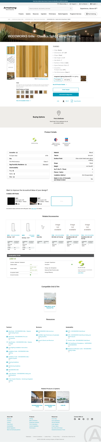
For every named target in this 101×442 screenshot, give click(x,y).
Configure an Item (43, 79)
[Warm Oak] (31, 96)
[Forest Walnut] (41, 92)
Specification (77, 101)
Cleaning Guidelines (14, 362)
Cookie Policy (48, 436)
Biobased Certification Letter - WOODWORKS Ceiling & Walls (79, 349)
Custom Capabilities (33, 426)
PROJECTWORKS (56, 422)
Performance (32, 428)
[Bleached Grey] (22, 92)
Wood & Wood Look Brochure (46, 340)
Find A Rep (54, 419)
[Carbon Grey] (27, 92)
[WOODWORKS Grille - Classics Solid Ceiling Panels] (10, 76)
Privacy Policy (56, 436)
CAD (58, 101)
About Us (9, 419)
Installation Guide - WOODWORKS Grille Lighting (19, 352)
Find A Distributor (56, 420)
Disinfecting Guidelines (14, 366)
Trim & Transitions (33, 424)
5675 (23, 235)
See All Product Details (59, 84)
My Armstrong (92, 14)
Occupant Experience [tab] (50, 262)
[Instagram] (88, 419)
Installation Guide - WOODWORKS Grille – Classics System (19, 357)
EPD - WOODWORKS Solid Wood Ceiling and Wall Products (79, 335)
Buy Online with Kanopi (57, 428)
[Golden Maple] (45, 92)
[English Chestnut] (36, 92)
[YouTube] (79, 419)
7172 (82, 235)
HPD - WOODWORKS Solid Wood (76, 331)
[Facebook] (75, 419)
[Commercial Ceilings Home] (10, 8)
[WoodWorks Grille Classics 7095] (10, 59)
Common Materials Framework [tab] (17, 262)
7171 (67, 235)
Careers (9, 422)
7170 (53, 235)
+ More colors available (15, 235)
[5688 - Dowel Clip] (43, 228)
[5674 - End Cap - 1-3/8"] (13, 228)
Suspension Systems (34, 422)
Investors (9, 420)
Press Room (10, 424)
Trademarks (28, 436)
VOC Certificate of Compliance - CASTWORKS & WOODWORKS (80, 344)
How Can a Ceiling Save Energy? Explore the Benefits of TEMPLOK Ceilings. (50, 1)
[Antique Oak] (18, 92)
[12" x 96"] (10, 67)
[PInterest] (83, 419)
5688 (38, 235)
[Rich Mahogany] (27, 96)
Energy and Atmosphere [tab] (50, 267)
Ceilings (31, 419)
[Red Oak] (22, 96)
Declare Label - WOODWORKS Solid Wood (79, 340)
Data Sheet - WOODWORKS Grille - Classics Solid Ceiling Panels (20, 332)
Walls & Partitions (33, 420)
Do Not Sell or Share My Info (68, 436)
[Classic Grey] (31, 92)
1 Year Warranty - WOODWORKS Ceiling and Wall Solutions (20, 374)
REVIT (67, 101)
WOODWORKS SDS (14, 370)
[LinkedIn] (92, 419)
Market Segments (11, 428)
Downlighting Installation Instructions (18, 347)
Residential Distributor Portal (58, 429)
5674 (8, 235)
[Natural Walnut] (18, 96)
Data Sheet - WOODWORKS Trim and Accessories (18, 337)
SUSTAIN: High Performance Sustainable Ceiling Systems (48, 335)
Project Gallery (55, 426)
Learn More (80, 273)
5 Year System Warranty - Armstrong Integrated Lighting (21, 379)
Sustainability (10, 426)
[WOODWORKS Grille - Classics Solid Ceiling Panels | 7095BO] (10, 50)
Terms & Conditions (37, 436)
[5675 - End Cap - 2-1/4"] (28, 228)
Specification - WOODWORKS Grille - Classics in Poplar (20, 342)
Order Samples (55, 424)
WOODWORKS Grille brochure (46, 331)
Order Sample (65, 89)
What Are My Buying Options (13, 429)
